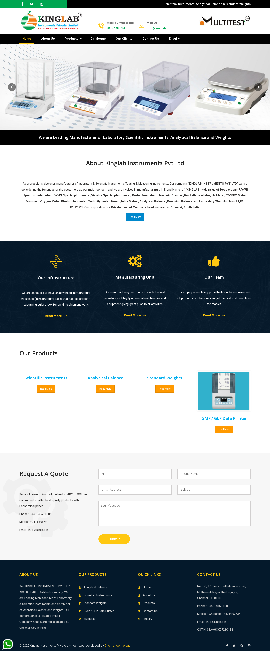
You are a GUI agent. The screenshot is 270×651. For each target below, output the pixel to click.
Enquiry (174, 38)
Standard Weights (95, 603)
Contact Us (150, 38)
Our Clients (124, 38)
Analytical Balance (95, 587)
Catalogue (98, 38)
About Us (48, 38)
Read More (135, 217)
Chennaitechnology (117, 645)
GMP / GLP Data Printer (224, 418)
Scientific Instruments (98, 595)
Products (71, 38)
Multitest (89, 619)
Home (26, 38)
